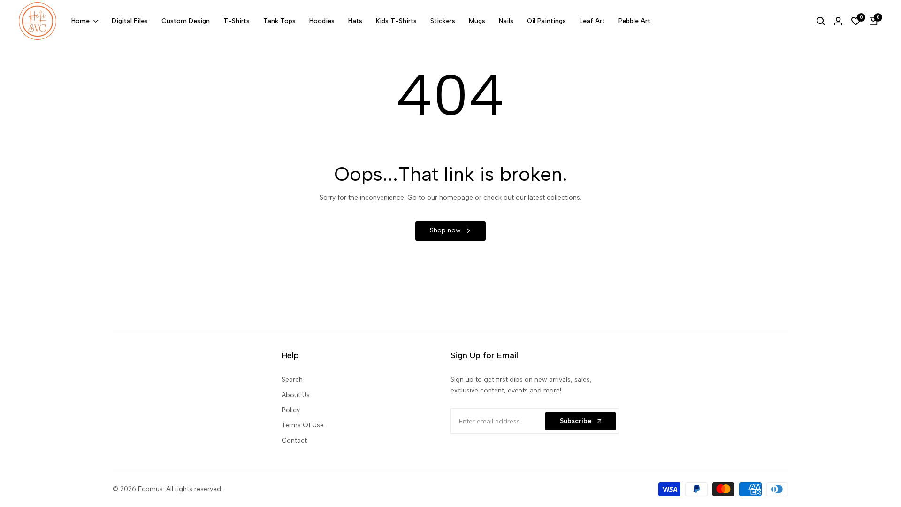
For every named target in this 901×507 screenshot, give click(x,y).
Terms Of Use (303, 425)
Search (292, 380)
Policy (291, 410)
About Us (296, 395)
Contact (294, 441)
